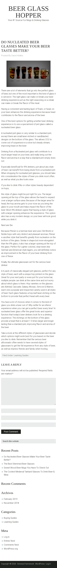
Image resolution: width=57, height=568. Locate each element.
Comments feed (11, 545)
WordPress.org (11, 548)
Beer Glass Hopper (28, 12)
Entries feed (9, 541)
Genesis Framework (25, 564)
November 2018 (11, 503)
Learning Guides (21, 355)
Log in (6, 537)
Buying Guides (10, 518)
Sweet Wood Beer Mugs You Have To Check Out (26, 467)
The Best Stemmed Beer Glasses (19, 464)
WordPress (40, 564)
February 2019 (10, 499)
